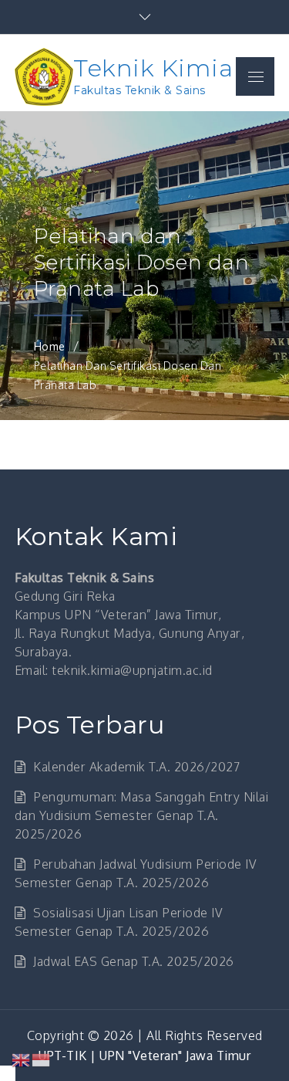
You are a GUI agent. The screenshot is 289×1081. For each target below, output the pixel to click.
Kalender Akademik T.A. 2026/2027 (136, 766)
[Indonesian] (42, 1059)
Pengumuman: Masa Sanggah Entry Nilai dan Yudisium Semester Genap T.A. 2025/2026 (142, 815)
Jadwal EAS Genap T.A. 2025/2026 (133, 961)
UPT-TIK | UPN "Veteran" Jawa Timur (144, 1055)
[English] (22, 1059)
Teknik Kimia (153, 68)
